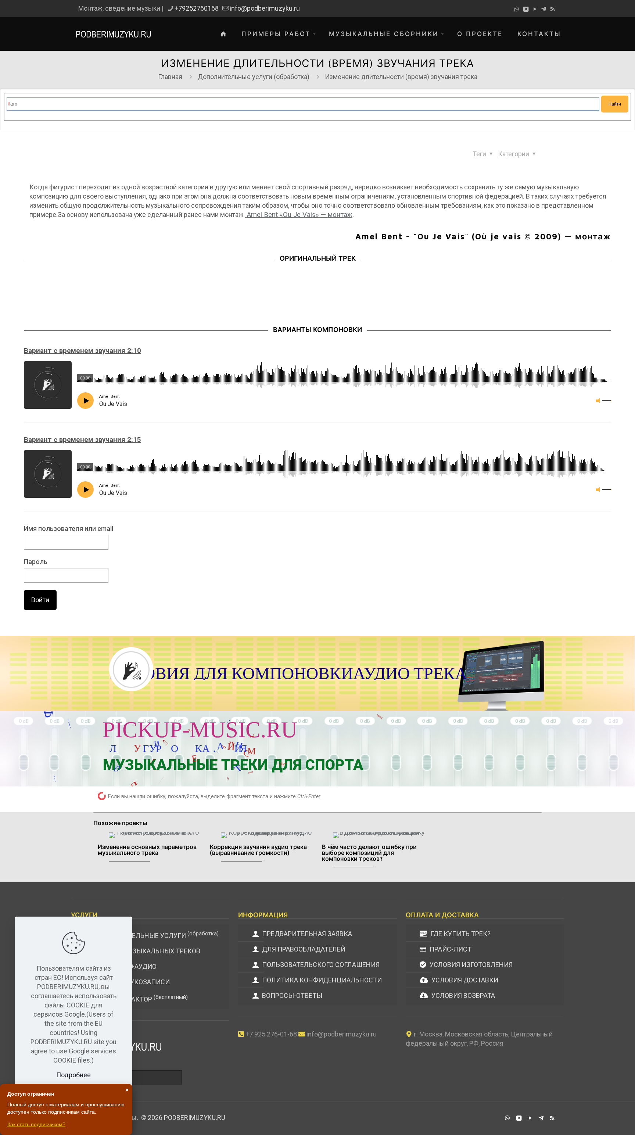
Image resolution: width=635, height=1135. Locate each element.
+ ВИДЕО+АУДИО (125, 966)
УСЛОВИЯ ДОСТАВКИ (464, 980)
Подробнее (73, 1075)
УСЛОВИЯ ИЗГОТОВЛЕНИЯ (470, 964)
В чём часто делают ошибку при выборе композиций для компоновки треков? (369, 852)
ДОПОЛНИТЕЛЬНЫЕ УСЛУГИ (156, 934)
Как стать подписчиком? (36, 1124)
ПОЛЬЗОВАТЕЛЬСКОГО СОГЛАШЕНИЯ (320, 964)
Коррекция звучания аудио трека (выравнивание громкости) (258, 849)
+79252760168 (197, 8)
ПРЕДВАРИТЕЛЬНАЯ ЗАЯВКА (306, 934)
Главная (170, 77)
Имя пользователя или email (68, 528)
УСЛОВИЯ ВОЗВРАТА (462, 995)
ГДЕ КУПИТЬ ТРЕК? (460, 934)
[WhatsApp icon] (516, 9)
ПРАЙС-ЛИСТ (449, 949)
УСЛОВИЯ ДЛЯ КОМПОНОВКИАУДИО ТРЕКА (287, 673)
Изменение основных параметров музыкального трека (147, 849)
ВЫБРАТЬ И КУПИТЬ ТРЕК (468, 741)
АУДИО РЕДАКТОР (140, 998)
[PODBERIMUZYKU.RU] (113, 33)
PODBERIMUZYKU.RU (194, 1117)
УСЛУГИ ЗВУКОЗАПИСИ (131, 982)
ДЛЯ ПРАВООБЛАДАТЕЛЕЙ (303, 949)
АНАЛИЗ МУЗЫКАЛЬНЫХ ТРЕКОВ (146, 951)
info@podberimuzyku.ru (265, 8)
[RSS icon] (552, 9)
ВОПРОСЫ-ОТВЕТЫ (291, 995)
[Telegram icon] (543, 9)
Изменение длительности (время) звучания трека (401, 77)
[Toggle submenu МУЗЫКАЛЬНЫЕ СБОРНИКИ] (444, 34)
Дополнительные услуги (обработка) (253, 77)
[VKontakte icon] (525, 9)
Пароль (35, 561)
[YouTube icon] (535, 9)
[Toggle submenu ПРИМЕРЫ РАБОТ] (316, 34)
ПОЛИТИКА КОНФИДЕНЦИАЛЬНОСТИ (321, 980)
